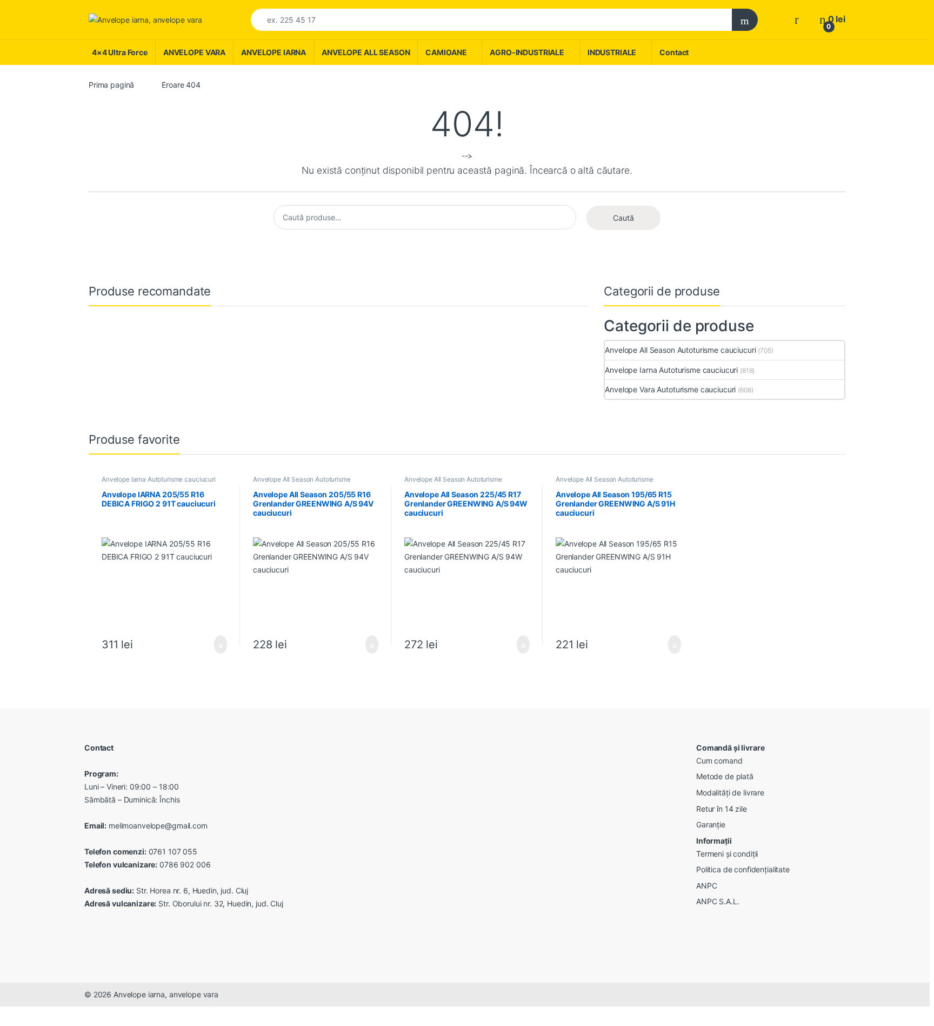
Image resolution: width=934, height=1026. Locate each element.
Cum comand (719, 760)
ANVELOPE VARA (194, 52)
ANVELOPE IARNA (273, 52)
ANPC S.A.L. (717, 901)
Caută (623, 217)
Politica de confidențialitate (743, 869)
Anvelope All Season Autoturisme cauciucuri (680, 349)
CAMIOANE (445, 52)
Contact (674, 52)
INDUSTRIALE (612, 52)
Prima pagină (111, 84)
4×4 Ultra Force (120, 52)
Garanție (710, 824)
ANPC (706, 885)
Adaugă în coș (213, 644)
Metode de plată (724, 776)
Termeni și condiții (727, 853)
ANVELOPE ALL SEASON (366, 52)
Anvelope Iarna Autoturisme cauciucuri (671, 369)
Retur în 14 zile (721, 808)
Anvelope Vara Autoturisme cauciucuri (670, 389)
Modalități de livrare (730, 792)
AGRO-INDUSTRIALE (527, 52)
